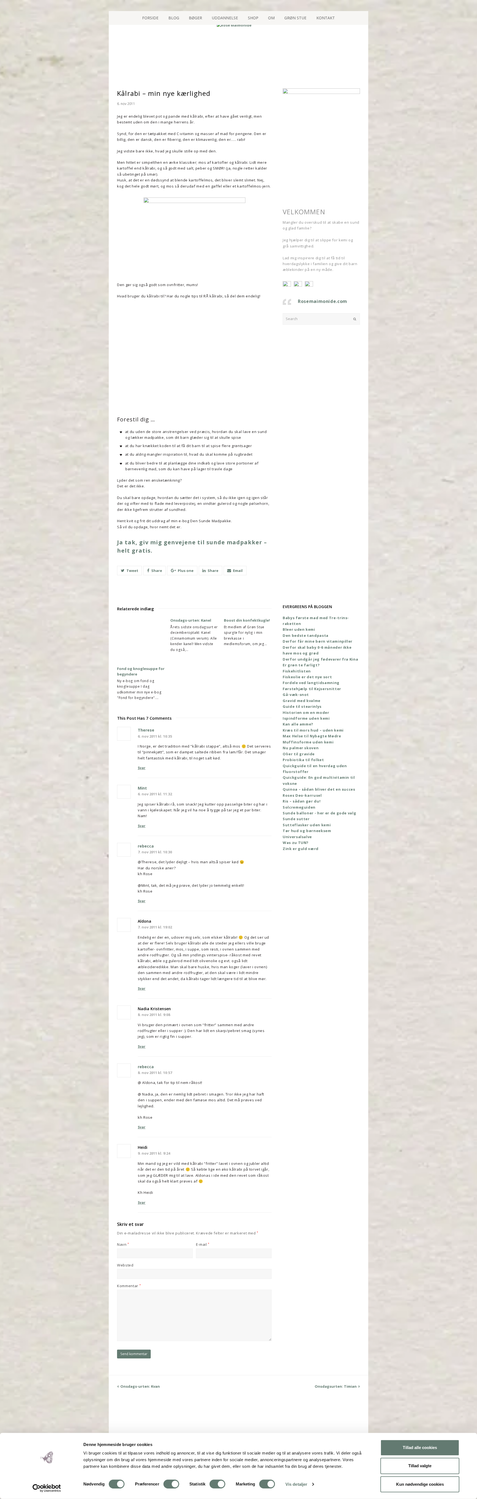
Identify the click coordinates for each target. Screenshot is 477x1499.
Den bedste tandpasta (305, 635)
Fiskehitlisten (297, 671)
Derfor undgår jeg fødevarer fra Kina (320, 659)
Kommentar (129, 1285)
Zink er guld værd (301, 848)
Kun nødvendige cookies (420, 1484)
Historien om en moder (306, 712)
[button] (129, 570)
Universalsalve (297, 836)
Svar (141, 768)
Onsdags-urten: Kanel (190, 620)
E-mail (203, 1244)
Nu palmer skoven (301, 747)
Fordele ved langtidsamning (311, 682)
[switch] (171, 1484)
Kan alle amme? (298, 724)
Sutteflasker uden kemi (307, 824)
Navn (123, 1244)
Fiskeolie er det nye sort (307, 676)
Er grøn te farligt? (301, 665)
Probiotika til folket (303, 759)
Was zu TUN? (296, 842)
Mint (142, 788)
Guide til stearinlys (302, 706)
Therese (146, 730)
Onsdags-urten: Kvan (140, 1386)
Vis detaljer (296, 1484)
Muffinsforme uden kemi (308, 742)
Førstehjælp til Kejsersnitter (312, 688)
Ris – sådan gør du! (301, 801)
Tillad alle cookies (420, 1447)
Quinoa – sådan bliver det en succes (319, 789)
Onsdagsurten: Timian (336, 1386)
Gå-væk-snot (296, 694)
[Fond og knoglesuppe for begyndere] (141, 642)
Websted (125, 1265)
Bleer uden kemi (299, 629)
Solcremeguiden (299, 807)
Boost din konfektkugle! (247, 620)
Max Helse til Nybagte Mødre (312, 735)
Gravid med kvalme (301, 700)
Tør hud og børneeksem (307, 830)
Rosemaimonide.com (322, 301)
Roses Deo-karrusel (302, 795)
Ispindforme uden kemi (306, 718)
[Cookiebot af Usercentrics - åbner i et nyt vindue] (47, 1488)
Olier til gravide (299, 753)
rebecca (146, 846)
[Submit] (354, 319)
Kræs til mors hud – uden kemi (313, 730)
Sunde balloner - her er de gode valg (319, 813)
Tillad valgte (419, 1465)
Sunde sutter (296, 818)
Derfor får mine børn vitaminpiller (318, 641)
